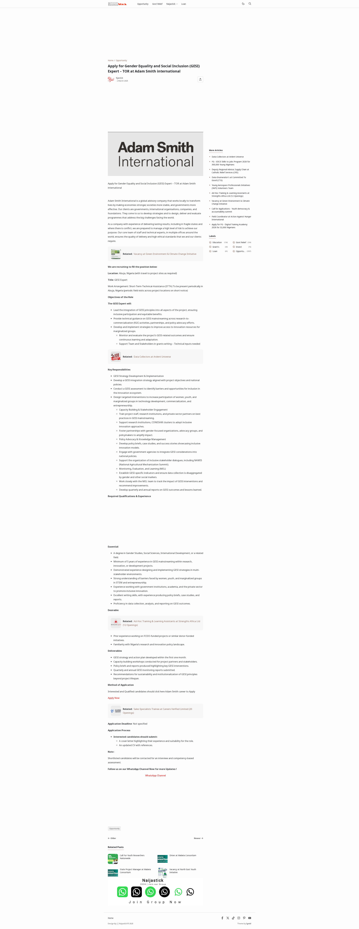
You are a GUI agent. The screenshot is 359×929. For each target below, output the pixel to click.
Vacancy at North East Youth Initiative (183, 871)
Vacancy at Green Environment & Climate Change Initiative (165, 253)
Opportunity (142, 4)
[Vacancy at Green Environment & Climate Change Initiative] (116, 258)
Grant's (216, 246)
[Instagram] (238, 918)
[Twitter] (227, 918)
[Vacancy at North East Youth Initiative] (162, 877)
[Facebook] (222, 918)
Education (217, 242)
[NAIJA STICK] (117, 3)
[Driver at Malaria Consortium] (162, 863)
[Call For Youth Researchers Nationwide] (113, 863)
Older (113, 838)
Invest (239, 246)
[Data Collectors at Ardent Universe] (116, 360)
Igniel (248, 923)
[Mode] (243, 4)
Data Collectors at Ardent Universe (152, 356)
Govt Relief (157, 4)
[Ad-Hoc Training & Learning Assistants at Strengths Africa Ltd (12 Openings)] (116, 627)
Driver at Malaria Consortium (183, 855)
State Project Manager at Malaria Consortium (135, 871)
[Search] (249, 4)
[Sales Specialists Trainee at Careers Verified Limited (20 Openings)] (116, 715)
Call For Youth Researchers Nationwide (132, 857)
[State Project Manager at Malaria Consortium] (113, 877)
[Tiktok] (233, 918)
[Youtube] (249, 918)
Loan (183, 4)
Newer (197, 838)
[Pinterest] (244, 918)
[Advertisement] (179, 33)
